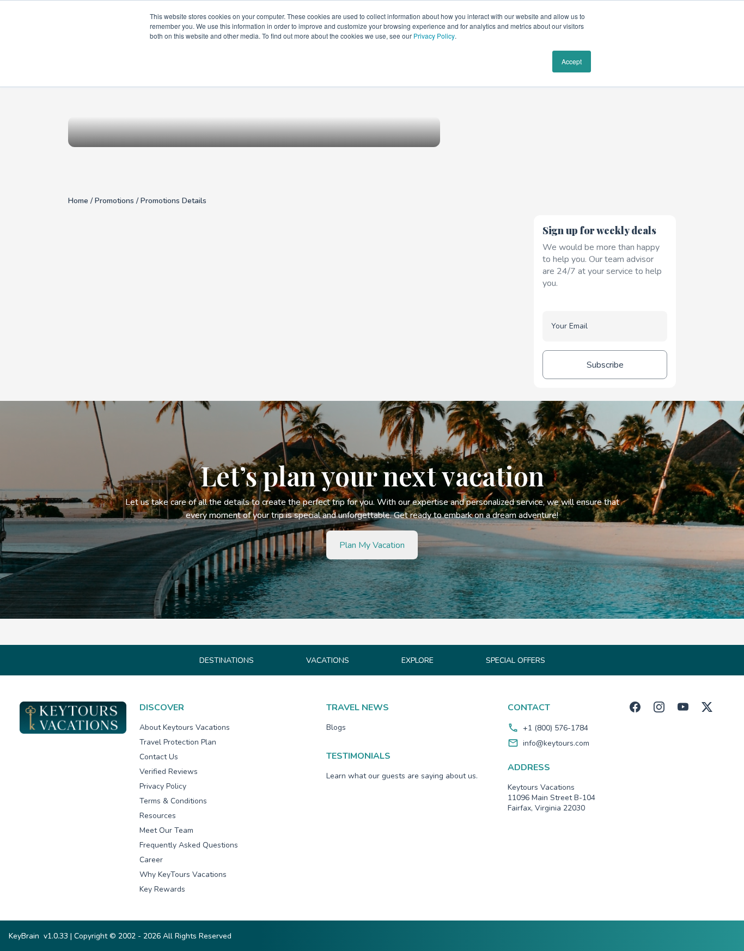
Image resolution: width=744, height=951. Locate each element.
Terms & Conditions (173, 801)
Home (79, 201)
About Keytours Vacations (184, 727)
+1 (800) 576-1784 (555, 728)
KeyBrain (24, 936)
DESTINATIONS (226, 660)
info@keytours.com (556, 743)
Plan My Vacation (372, 545)
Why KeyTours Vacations (183, 874)
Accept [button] (572, 61)
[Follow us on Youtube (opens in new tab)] (683, 707)
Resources (157, 815)
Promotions (115, 201)
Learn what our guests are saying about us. (402, 776)
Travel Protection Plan (177, 742)
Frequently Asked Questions (188, 845)
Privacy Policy (434, 35)
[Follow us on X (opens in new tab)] (707, 707)
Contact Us (158, 757)
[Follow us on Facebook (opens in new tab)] (635, 707)
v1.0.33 (56, 936)
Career (151, 860)
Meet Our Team (166, 830)
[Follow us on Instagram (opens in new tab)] (659, 707)
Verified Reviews (168, 771)
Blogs (336, 727)
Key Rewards (162, 889)
